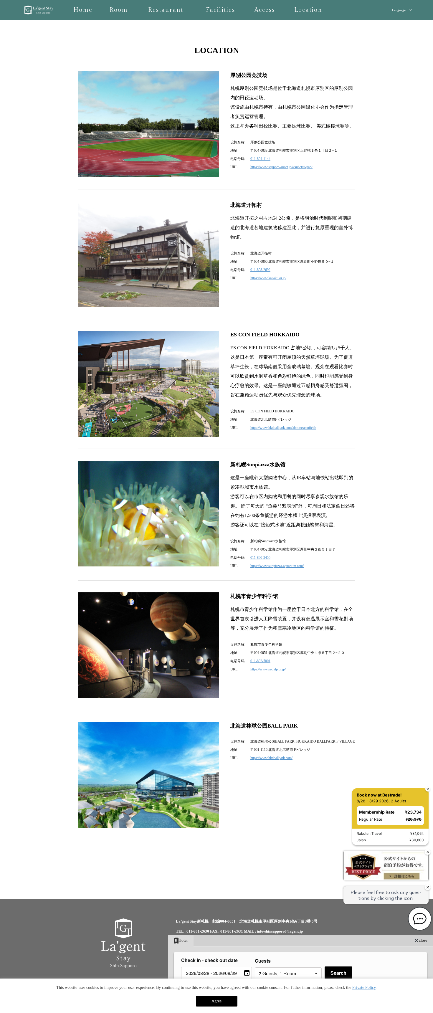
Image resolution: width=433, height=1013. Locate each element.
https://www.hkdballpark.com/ (271, 758)
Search (338, 972)
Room (119, 10)
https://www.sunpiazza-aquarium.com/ (277, 566)
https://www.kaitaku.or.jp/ (268, 278)
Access (264, 10)
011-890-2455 (260, 558)
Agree (216, 1001)
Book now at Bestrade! (377, 712)
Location (308, 10)
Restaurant (165, 10)
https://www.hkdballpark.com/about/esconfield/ (283, 428)
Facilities (220, 10)
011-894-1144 (260, 159)
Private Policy (364, 987)
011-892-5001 (260, 661)
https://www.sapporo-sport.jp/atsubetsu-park (281, 167)
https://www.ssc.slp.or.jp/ (268, 669)
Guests (263, 960)
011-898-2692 (260, 270)
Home (82, 10)
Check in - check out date (209, 960)
